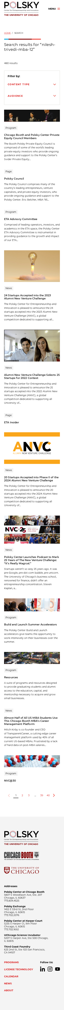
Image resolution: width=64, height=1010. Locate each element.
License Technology (18, 969)
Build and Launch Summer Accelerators (30, 624)
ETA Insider (11, 422)
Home (7, 33)
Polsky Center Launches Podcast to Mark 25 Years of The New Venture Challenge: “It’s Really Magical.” (31, 560)
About (8, 990)
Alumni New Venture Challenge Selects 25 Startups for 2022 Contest (32, 376)
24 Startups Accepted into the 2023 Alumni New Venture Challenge (27, 297)
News (8, 983)
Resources (11, 677)
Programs (11, 962)
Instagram (50, 969)
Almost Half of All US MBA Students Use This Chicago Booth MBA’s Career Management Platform (31, 721)
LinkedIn (42, 969)
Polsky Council (14, 178)
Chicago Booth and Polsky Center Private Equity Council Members (31, 136)
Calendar (11, 976)
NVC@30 (10, 780)
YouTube (57, 969)
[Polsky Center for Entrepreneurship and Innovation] (23, 8)
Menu (52, 8)
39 (41, 795)
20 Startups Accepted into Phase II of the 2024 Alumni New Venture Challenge (31, 479)
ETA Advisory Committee (20, 219)
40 (48, 795)
